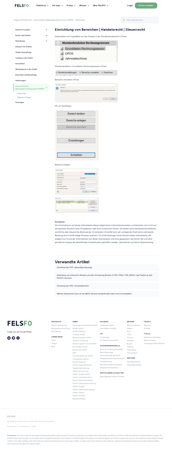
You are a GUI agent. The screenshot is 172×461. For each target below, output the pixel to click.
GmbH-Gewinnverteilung (82, 380)
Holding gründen (107, 325)
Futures (130, 338)
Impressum (11, 426)
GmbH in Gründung (80, 341)
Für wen (56, 5)
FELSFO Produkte (22, 30)
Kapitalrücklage (79, 399)
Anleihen (130, 341)
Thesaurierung (106, 361)
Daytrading (131, 350)
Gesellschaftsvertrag (81, 368)
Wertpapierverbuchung (60, 328)
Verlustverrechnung (80, 371)
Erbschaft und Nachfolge (26, 75)
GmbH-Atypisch (79, 362)
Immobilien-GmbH (80, 347)
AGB (33, 426)
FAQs (53, 340)
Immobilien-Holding (108, 328)
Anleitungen (20, 80)
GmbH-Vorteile (79, 396)
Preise (70, 5)
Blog (53, 346)
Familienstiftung (133, 362)
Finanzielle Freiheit (134, 365)
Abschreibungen (106, 352)
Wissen (82, 5)
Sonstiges (19, 102)
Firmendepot (132, 353)
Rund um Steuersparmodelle (111, 349)
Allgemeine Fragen (24, 97)
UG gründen (105, 337)
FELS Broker (20, 41)
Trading (130, 347)
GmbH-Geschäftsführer (82, 365)
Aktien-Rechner (150, 340)
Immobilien (20, 64)
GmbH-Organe (79, 386)
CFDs (129, 334)
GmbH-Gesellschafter (81, 374)
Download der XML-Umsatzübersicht (73, 286)
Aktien (129, 328)
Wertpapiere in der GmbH (26, 69)
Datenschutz (24, 426)
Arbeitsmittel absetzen (109, 368)
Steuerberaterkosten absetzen (112, 358)
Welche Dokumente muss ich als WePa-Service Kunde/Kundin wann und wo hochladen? (94, 294)
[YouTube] (9, 338)
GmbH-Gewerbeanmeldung (84, 390)
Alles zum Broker (133, 325)
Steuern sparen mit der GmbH (85, 344)
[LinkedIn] (13, 338)
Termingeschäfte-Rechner (154, 343)
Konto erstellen (146, 5)
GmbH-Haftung (79, 331)
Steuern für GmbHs (23, 47)
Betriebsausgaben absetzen (111, 365)
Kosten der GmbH (80, 350)
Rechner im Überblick (152, 337)
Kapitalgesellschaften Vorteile (112, 376)
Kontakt (147, 328)
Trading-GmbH (79, 334)
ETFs (129, 331)
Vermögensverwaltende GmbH (85, 325)
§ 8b (74, 353)
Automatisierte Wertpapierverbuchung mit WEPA (29, 87)
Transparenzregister (81, 359)
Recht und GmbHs (23, 35)
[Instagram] (18, 338)
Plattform (41, 5)
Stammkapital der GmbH (83, 356)
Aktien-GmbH (78, 328)
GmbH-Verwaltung (59, 325)
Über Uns (147, 325)
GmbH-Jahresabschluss (82, 377)
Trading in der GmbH (24, 58)
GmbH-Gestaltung (23, 52)
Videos (54, 343)
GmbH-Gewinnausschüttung (84, 383)
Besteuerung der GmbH (82, 338)
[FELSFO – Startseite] (22, 5)
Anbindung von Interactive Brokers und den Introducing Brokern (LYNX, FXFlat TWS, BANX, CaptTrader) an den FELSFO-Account (104, 276)
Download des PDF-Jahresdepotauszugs (74, 267)
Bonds (129, 344)
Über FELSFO (99, 5)
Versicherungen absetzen (110, 355)
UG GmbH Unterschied (109, 340)
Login (130, 5)
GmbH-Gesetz (78, 393)
